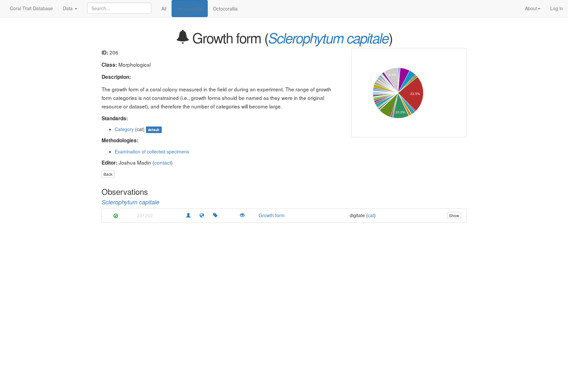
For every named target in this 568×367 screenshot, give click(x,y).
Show (454, 215)
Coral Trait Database (31, 8)
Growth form (272, 215)
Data (68, 8)
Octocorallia (225, 8)
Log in (556, 8)
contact (162, 162)
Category (124, 129)
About (531, 8)
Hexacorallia (189, 8)
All (163, 8)
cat (371, 215)
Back (108, 174)
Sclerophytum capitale (328, 37)
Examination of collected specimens (152, 151)
